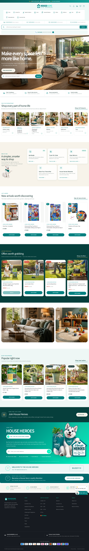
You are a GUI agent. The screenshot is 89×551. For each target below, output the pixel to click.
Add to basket (12, 234)
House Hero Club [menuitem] (22, 17)
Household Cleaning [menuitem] (47, 12)
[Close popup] (86, 486)
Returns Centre (60, 509)
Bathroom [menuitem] (64, 12)
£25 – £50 (42, 506)
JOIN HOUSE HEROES (74, 478)
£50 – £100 (43, 509)
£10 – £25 (42, 503)
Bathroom (27, 518)
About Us (74, 500)
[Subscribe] (49, 452)
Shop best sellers (81, 360)
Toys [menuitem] (72, 12)
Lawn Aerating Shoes (51, 284)
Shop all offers (82, 256)
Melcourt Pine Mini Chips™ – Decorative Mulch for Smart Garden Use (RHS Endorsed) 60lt (76, 390)
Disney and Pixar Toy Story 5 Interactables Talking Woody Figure (55, 226)
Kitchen (26, 515)
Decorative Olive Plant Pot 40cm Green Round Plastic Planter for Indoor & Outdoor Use (55, 390)
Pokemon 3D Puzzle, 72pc (74, 226)
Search (83, 27)
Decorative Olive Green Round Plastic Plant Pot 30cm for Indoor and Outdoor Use (33, 390)
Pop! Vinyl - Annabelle (8, 226)
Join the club (82, 414)
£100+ (41, 512)
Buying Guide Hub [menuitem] (11, 17)
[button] (70, 6)
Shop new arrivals (8, 70)
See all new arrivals (81, 198)
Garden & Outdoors (29, 506)
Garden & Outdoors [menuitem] (28, 12)
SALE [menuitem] (79, 12)
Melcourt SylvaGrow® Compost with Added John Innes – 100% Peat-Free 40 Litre (77, 285)
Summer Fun (28, 503)
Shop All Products (81, 108)
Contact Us (59, 503)
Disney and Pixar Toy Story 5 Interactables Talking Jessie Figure (32, 226)
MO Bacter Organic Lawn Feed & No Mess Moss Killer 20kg (11, 284)
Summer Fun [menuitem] (18, 12)
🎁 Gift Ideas (43, 515)
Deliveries (74, 503)
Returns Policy (75, 506)
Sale (26, 523)
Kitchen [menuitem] (57, 12)
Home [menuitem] (9, 12)
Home (26, 500)
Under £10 (42, 500)
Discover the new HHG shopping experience (15, 47)
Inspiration (27, 526)
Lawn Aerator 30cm (29, 284)
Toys (26, 520)
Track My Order (59, 506)
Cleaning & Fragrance (30, 512)
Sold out (11, 292)
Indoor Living (28, 509)
